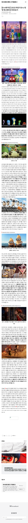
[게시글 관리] (9, 436)
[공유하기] (7, 436)
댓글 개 (3, 479)
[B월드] (12, 513)
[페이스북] (16, 513)
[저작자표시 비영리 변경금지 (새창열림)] (18, 435)
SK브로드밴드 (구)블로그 (9, 2)
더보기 (25, 441)
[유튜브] (14, 513)
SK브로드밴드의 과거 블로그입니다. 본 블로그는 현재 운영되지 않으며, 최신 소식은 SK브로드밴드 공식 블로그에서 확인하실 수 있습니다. (10, 489)
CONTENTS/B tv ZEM (6, 12)
